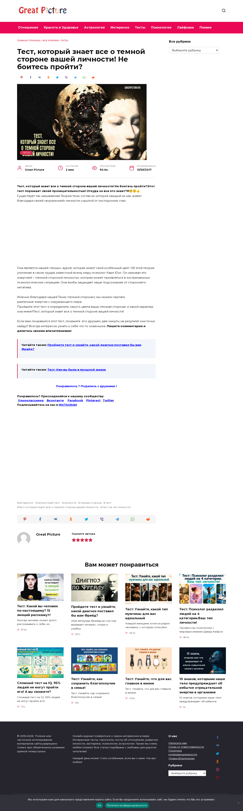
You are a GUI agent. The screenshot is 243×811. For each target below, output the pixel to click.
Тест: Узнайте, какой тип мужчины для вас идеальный (146, 613)
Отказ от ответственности (186, 746)
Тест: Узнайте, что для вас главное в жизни (148, 681)
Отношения (28, 27)
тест (108, 502)
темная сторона (90, 502)
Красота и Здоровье (61, 27)
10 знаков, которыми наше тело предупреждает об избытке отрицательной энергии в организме (202, 685)
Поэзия (205, 27)
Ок (99, 805)
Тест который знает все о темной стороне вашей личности (58, 507)
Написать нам (177, 742)
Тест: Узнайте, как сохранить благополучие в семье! (93, 683)
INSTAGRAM (68, 405)
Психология (161, 27)
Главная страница (28, 40)
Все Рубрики (51, 40)
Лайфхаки (185, 27)
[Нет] (238, 803)
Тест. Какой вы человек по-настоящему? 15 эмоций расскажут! (37, 610)
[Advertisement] (86, 234)
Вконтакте (55, 400)
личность (70, 502)
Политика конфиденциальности (127, 805)
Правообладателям (181, 758)
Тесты (140, 27)
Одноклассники (31, 400)
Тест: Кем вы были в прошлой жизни (76, 369)
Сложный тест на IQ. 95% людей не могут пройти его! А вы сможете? (38, 687)
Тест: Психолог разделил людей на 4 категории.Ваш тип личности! (201, 615)
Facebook (75, 400)
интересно (26, 502)
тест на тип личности (116, 507)
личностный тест (48, 502)
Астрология (94, 27)
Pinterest (93, 400)
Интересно (119, 27)
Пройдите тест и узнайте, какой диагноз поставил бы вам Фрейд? (93, 611)
